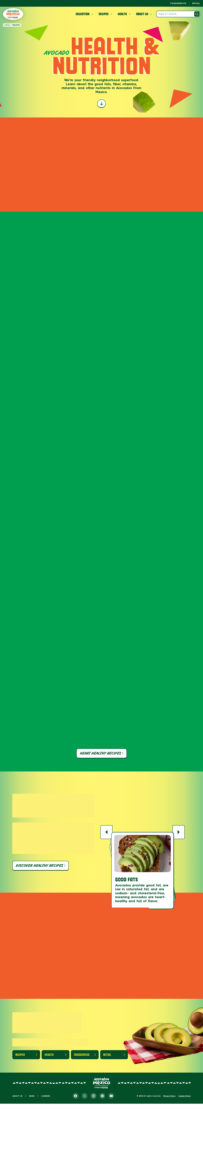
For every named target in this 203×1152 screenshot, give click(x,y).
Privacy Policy (169, 1096)
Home (7, 25)
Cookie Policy (184, 1096)
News (32, 1096)
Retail (196, 3)
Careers (45, 1096)
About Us (17, 1096)
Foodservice (178, 3)
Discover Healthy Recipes (39, 865)
